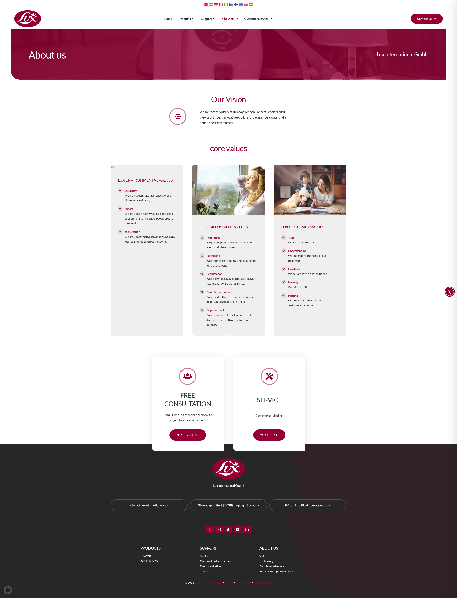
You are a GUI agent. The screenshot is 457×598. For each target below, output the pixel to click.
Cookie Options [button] (263, 582)
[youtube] (238, 529)
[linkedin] (247, 529)
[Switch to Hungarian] (211, 4)
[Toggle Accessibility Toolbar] (449, 291)
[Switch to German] (216, 4)
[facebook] (210, 529)
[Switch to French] (221, 4)
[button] (8, 590)
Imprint (229, 582)
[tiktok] (228, 529)
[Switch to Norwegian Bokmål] (240, 4)
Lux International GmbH (208, 582)
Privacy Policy (244, 582)
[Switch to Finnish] (235, 4)
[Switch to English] (206, 4)
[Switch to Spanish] (250, 4)
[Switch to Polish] (245, 4)
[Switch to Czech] (230, 4)
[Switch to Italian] (226, 4)
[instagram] (219, 529)
